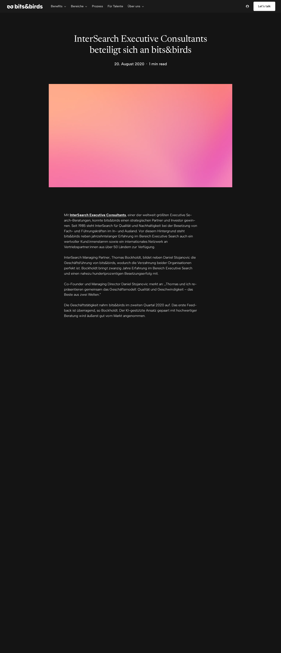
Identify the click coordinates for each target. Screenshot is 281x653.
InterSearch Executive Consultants (98, 215)
